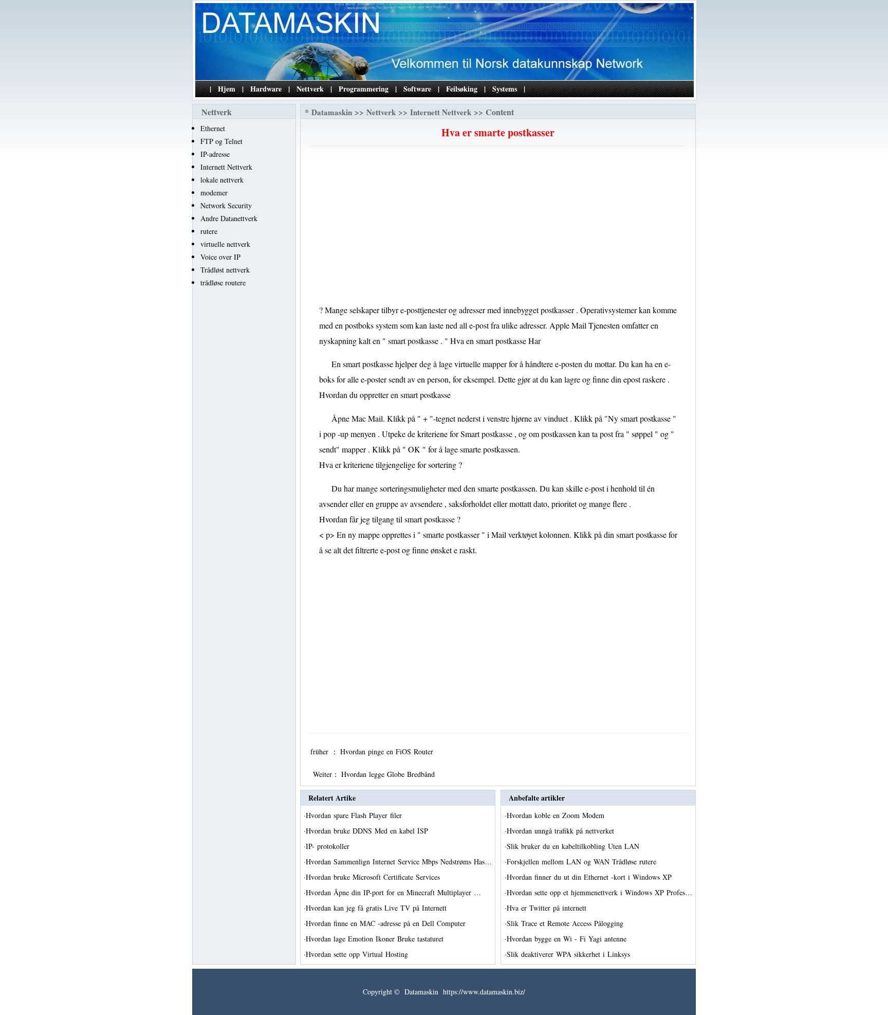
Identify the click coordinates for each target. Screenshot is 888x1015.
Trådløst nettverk (225, 270)
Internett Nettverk (226, 167)
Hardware (266, 88)
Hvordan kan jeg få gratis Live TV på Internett (377, 908)
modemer (214, 192)
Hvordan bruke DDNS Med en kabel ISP (368, 831)
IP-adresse (215, 154)
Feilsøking (461, 88)
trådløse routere (223, 282)
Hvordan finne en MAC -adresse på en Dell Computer (387, 923)
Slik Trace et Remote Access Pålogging (566, 923)
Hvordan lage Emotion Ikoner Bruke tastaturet (376, 939)
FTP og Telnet (221, 141)
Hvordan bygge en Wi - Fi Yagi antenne (568, 939)
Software (417, 88)
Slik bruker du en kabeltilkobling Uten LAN (574, 846)
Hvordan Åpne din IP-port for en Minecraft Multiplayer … (393, 892)
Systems (504, 88)
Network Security (226, 205)
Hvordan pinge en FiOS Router (388, 751)
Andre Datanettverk (228, 218)
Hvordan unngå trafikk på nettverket (562, 831)
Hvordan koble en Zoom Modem (557, 815)
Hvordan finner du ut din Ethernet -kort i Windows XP (590, 877)
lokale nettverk (222, 180)
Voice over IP (220, 257)
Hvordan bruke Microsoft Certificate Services (374, 877)
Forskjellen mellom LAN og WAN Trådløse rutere (583, 861)
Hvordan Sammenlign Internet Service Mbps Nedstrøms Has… (399, 861)
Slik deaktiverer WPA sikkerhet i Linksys (570, 954)
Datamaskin (331, 112)
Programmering (363, 88)
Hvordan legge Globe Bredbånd (389, 774)
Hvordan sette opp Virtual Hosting (358, 954)
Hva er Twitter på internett (548, 908)
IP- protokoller (329, 846)
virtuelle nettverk (225, 244)
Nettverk (310, 88)
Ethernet (212, 128)
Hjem (226, 88)
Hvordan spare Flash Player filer (355, 815)
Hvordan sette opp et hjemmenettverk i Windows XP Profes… (599, 892)
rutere (208, 231)
